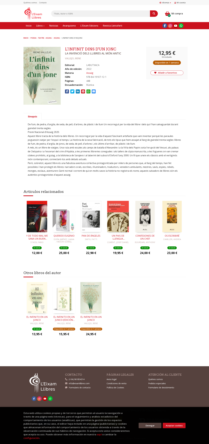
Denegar (150, 425)
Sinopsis (32, 116)
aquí (99, 434)
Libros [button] (39, 25)
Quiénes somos (30, 2)
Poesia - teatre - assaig (41, 38)
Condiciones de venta (116, 383)
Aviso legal (111, 379)
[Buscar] (154, 13)
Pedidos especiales (157, 383)
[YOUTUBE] (175, 25)
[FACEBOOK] (165, 25)
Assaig (57, 38)
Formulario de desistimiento (161, 387)
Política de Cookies (115, 387)
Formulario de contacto (80, 387)
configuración (31, 438)
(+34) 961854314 (76, 379)
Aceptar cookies (174, 425)
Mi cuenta (181, 2)
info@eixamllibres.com (79, 383)
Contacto (43, 2)
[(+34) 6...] (181, 25)
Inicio (25, 38)
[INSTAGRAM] (170, 25)
